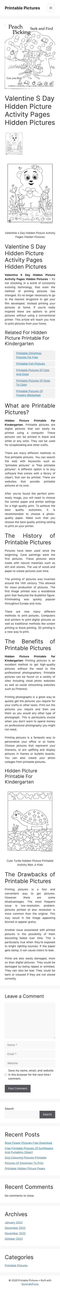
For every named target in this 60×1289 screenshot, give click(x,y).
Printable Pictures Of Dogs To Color (33, 382)
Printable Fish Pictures (30, 363)
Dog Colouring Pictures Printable (25, 1157)
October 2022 (14, 1238)
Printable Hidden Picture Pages (25, 1168)
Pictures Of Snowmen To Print (24, 1163)
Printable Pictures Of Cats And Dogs (32, 372)
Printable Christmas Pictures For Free (28, 355)
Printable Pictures (22, 8)
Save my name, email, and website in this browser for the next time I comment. (30, 1074)
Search (9, 1108)
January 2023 (14, 1222)
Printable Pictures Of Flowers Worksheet (29, 393)
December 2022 (15, 1228)
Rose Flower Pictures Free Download (28, 1142)
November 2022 (15, 1233)
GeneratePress (30, 1284)
